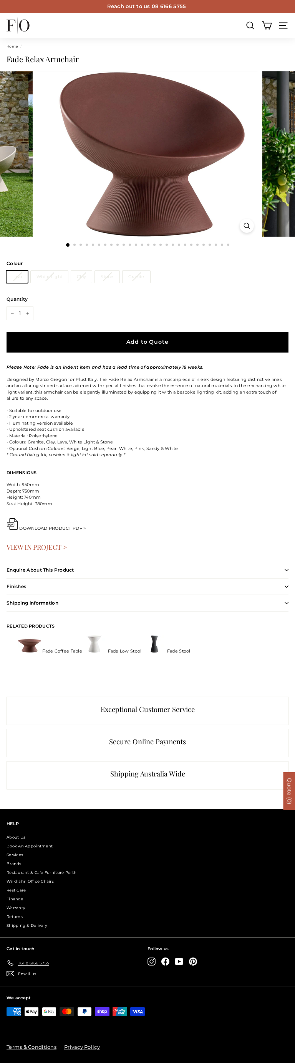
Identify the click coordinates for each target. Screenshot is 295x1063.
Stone (107, 276)
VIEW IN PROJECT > (37, 546)
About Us (16, 837)
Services (15, 854)
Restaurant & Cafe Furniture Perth (41, 872)
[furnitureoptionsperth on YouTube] (179, 962)
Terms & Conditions (31, 1047)
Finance (15, 899)
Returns (15, 916)
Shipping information (32, 603)
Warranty (16, 907)
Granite (136, 276)
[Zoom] (247, 226)
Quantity (17, 299)
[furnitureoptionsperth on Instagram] (152, 962)
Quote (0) (289, 791)
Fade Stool (178, 651)
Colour (15, 263)
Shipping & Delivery (27, 925)
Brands (14, 863)
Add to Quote (147, 341)
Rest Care (16, 890)
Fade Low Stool (124, 651)
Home (12, 46)
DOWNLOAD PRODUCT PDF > (52, 528)
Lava (17, 276)
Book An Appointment (30, 846)
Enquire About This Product (40, 570)
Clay (81, 276)
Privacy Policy (82, 1047)
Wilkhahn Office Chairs (30, 881)
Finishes (16, 586)
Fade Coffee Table (62, 651)
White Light (49, 276)
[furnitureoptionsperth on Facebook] (165, 962)
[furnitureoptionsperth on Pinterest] (193, 962)
